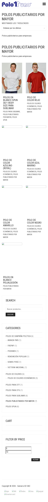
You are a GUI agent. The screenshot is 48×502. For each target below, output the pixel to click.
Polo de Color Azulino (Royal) (7, 164)
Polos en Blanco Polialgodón (10, 280)
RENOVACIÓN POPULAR (17, 356)
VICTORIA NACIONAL (16, 367)
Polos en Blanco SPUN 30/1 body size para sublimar (10, 103)
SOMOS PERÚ (13, 362)
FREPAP (11, 346)
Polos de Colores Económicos (21, 378)
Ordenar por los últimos (12, 28)
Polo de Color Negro (34, 221)
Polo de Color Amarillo (8, 222)
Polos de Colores (14, 374)
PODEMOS (12, 351)
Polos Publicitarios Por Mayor (34, 109)
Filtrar (35, 460)
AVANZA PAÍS (13, 340)
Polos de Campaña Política (18, 336)
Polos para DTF (13, 385)
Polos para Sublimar (11, 112)
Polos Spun (11, 406)
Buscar (10, 314)
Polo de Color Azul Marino (33, 163)
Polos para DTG (13, 390)
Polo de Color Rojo (33, 99)
